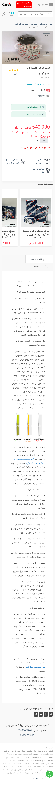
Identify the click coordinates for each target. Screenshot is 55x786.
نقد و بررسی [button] (36, 259)
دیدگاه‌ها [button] (37, 266)
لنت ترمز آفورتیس (35, 84)
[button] (11, 14)
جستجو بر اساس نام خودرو (24, 5)
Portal (35, 779)
